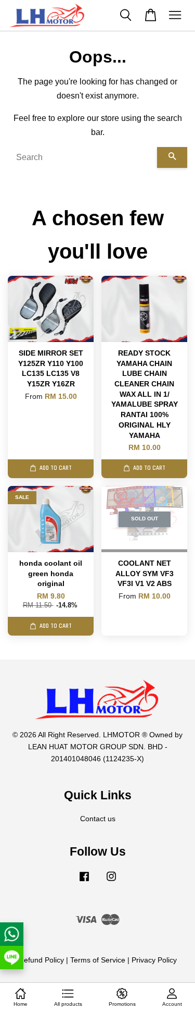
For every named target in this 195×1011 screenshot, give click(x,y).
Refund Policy (41, 960)
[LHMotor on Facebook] (84, 881)
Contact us (97, 819)
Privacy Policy (154, 960)
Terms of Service (97, 960)
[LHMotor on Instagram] (111, 881)
